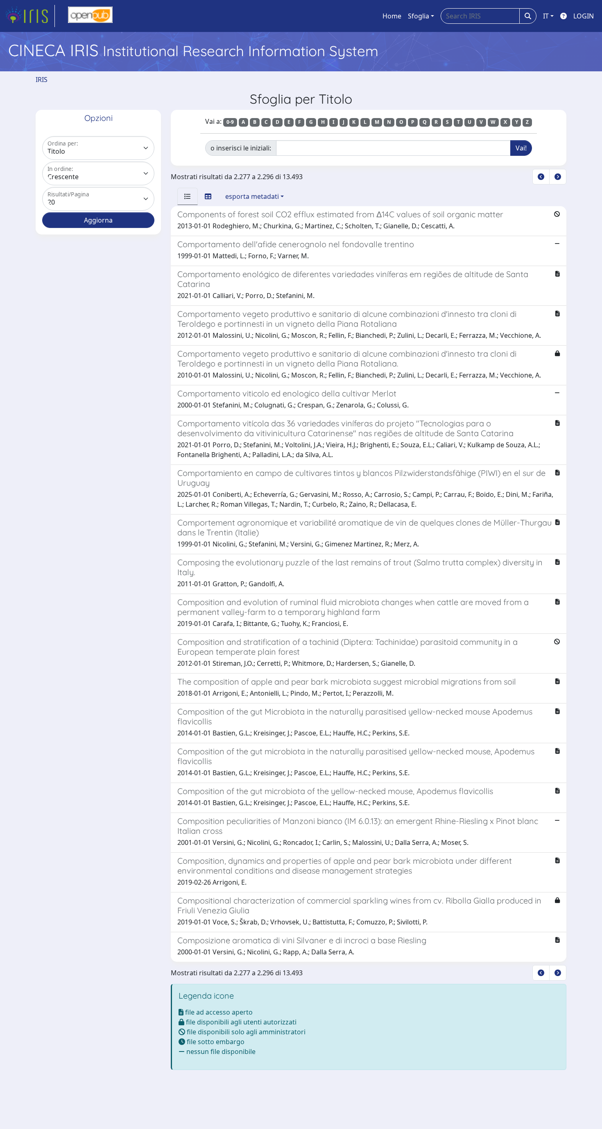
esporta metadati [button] (252, 196)
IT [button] (546, 15)
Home (391, 15)
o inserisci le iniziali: (240, 148)
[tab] (187, 196)
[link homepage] (30, 16)
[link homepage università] (90, 16)
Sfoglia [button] (418, 15)
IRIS (42, 79)
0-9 (230, 121)
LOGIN (583, 15)
